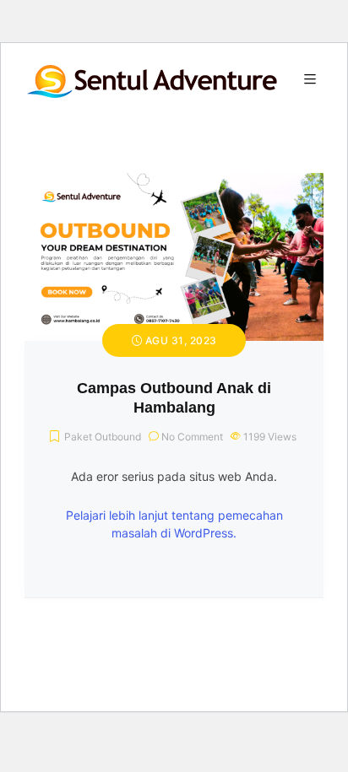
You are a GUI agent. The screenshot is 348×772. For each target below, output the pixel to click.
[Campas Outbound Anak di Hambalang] (174, 182)
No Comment (192, 436)
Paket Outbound (102, 436)
